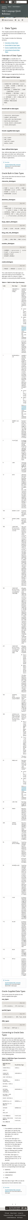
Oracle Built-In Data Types (12, 45)
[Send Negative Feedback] (22, 1208)
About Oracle (13, 1213)
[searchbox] (21, 2)
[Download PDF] (18, 20)
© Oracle (7, 1213)
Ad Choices (20, 1217)
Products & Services (8, 1215)
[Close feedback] (7, 1208)
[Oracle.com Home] (3, 2)
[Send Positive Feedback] (25, 1208)
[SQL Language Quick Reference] (15, 20)
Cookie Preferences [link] (11, 1217)
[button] (6, 2)
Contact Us (20, 1213)
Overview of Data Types (11, 43)
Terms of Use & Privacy (20, 1215)
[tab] (11, 81)
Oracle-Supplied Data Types (13, 47)
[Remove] (15, 2)
